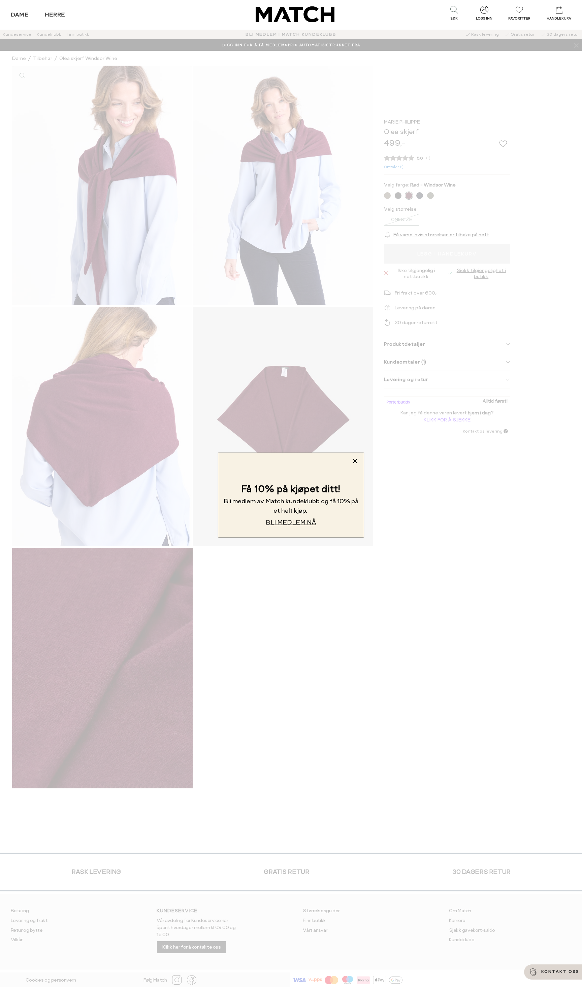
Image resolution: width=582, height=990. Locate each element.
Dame (20, 14)
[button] (454, 14)
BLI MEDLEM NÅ (291, 522)
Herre (55, 14)
